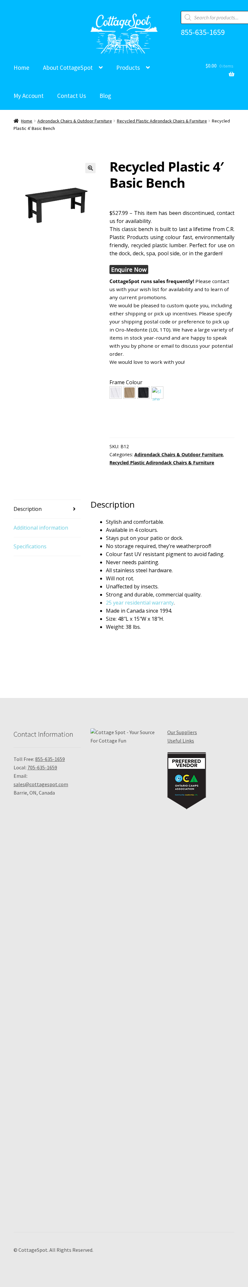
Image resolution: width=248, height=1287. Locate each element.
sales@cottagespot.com (41, 784)
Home (21, 67)
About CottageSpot (68, 67)
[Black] (143, 392)
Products (128, 67)
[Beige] (129, 392)
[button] (90, 168)
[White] (115, 392)
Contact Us (71, 96)
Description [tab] (28, 508)
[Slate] (157, 392)
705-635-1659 (42, 767)
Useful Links (180, 740)
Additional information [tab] (41, 527)
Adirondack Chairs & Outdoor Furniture (74, 121)
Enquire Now (129, 269)
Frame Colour (125, 382)
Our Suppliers (182, 732)
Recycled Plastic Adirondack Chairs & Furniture (162, 121)
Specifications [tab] (30, 546)
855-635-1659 (203, 32)
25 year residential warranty (140, 602)
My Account (29, 96)
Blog (105, 96)
